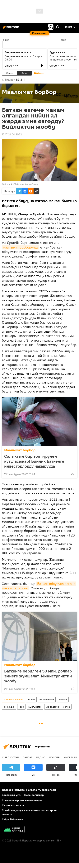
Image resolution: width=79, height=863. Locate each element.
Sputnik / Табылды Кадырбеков (21, 184)
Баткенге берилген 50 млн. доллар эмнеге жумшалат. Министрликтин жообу (38, 675)
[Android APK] (14, 830)
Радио (40, 757)
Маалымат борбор (19, 450)
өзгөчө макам (47, 699)
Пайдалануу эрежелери (41, 789)
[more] (73, 474)
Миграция (70, 757)
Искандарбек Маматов (58, 706)
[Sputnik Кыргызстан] (11, 28)
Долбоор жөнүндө (13, 789)
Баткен (31, 699)
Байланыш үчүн (11, 795)
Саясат (27, 757)
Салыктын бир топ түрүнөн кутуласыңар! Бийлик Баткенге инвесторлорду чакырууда (34, 461)
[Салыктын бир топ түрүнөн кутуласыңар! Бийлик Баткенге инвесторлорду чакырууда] (39, 421)
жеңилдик (9, 706)
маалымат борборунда (20, 247)
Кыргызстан (34, 706)
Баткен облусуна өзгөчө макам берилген (39, 585)
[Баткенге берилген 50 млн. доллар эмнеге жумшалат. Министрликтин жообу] (39, 636)
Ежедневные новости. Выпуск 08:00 (23, 58)
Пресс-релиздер (33, 795)
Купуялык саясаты (13, 805)
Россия (54, 757)
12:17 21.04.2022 (12, 134)
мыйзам (62, 699)
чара (21, 706)
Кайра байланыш (12, 819)
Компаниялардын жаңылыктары (22, 800)
